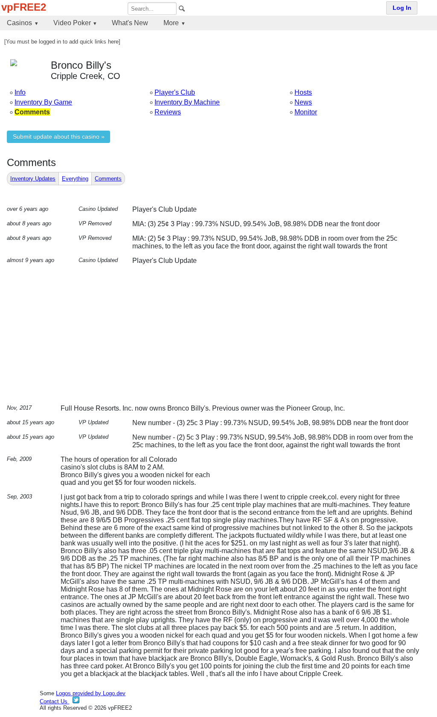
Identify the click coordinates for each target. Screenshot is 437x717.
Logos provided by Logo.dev (90, 693)
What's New (130, 22)
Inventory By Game (43, 102)
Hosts (303, 92)
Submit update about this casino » (59, 137)
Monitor (305, 112)
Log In (402, 8)
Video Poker (72, 22)
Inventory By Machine (187, 102)
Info (20, 92)
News (303, 102)
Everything (75, 178)
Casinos (19, 22)
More (171, 22)
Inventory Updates (32, 178)
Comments (108, 178)
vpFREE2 (23, 7)
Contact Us (54, 701)
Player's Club (174, 92)
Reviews (167, 112)
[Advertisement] (222, 338)
